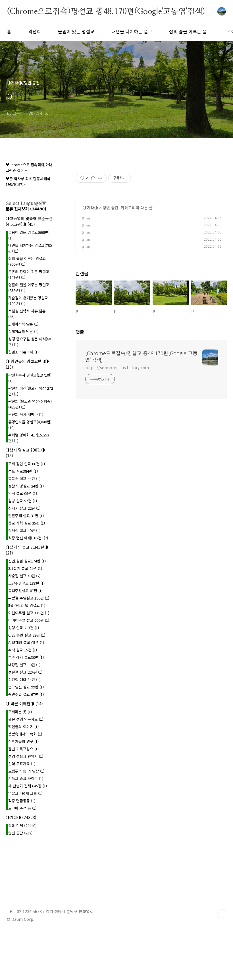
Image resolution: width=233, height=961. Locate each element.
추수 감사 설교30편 (26, 657)
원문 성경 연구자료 (25, 719)
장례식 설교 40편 (24, 530)
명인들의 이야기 (23, 726)
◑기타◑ (90, 207)
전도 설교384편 (23, 471)
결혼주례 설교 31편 (26, 515)
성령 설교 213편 (23, 627)
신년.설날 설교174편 (27, 561)
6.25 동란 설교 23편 (26, 635)
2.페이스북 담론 (23, 331)
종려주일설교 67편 (25, 590)
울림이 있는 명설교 (76, 31)
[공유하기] (93, 178)
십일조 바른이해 (23, 352)
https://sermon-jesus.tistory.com (117, 367)
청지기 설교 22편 (24, 508)
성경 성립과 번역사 (25, 756)
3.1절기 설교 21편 (25, 568)
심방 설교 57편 (22, 500)
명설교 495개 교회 (25, 793)
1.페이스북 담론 (23, 324)
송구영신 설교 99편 (26, 687)
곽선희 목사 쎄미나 (25, 414)
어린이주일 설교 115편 (28, 612)
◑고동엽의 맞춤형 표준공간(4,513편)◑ (29, 221)
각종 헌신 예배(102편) (28, 538)
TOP (221, 913)
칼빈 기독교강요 (23, 748)
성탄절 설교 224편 (25, 672)
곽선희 (34, 31)
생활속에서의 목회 (25, 734)
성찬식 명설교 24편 (26, 486)
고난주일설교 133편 (26, 583)
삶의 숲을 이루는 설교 (190, 31)
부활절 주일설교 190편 (28, 598)
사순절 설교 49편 (24, 575)
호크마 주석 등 (22, 808)
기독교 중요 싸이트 (25, 778)
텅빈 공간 (110, 207)
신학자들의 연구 (23, 741)
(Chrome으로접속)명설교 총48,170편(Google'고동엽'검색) (106, 11)
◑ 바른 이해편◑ (24, 703)
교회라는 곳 (20, 711)
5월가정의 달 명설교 (26, 605)
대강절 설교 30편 (24, 664)
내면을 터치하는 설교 (131, 31)
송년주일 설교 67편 (26, 694)
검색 (208, 11)
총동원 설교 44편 (24, 478)
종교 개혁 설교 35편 (26, 523)
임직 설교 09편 (22, 493)
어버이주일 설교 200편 (28, 620)
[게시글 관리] (100, 178)
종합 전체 (22, 825)
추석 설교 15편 (22, 650)
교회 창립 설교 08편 (26, 463)
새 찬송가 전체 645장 (27, 786)
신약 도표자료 (21, 763)
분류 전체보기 (26, 209)
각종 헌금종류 (21, 800)
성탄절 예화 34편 (24, 679)
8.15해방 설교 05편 (26, 642)
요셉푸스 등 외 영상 (26, 771)
